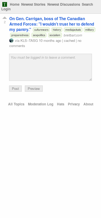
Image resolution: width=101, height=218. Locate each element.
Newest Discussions (63, 4)
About (88, 104)
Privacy (74, 104)
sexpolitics (39, 35)
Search (87, 4)
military (89, 30)
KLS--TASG (29, 40)
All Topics (16, 104)
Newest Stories (33, 4)
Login (6, 8)
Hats (60, 104)
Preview (34, 88)
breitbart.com (73, 35)
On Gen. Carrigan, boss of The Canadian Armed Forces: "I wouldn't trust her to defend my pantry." (51, 24)
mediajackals (73, 30)
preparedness (19, 35)
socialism (54, 35)
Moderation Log (40, 104)
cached (69, 40)
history (57, 30)
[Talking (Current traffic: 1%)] (4, 4)
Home (14, 4)
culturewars (41, 30)
